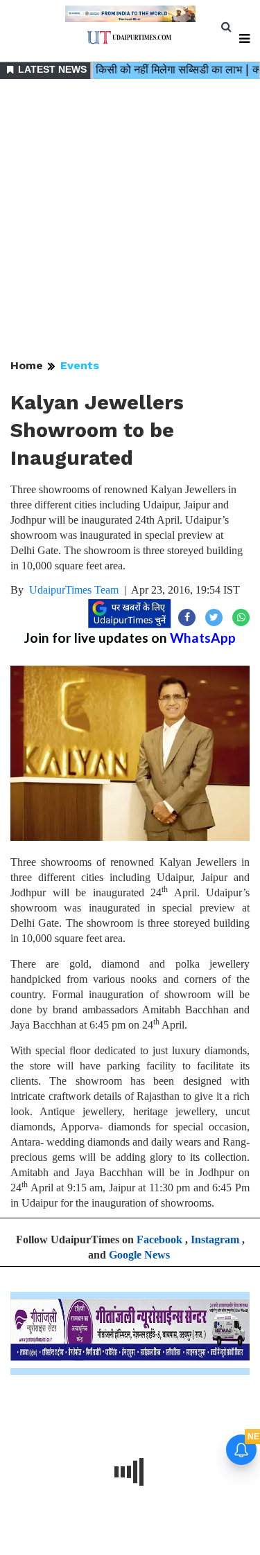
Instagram (215, 1239)
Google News (139, 1255)
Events (79, 365)
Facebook (159, 1239)
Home (26, 365)
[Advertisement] (130, 220)
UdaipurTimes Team (74, 590)
